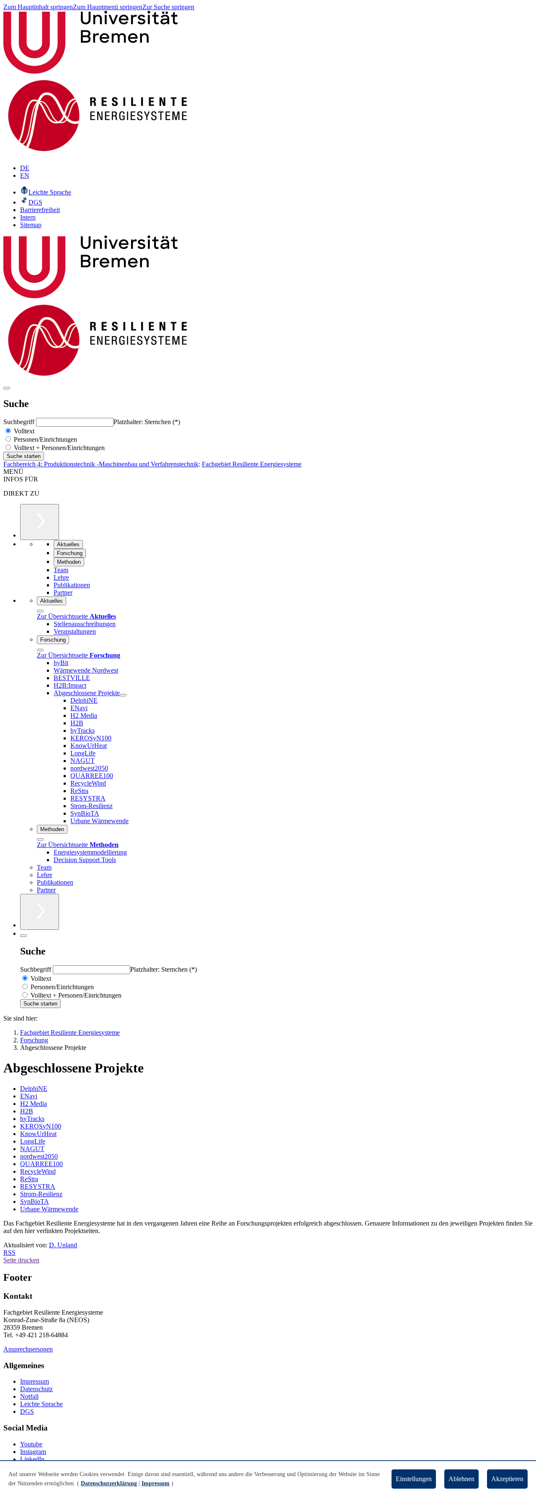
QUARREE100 (41, 1163)
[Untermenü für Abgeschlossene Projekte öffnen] (123, 695)
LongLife (32, 1141)
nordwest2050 (39, 1156)
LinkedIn (32, 1459)
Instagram (33, 1451)
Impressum (34, 1381)
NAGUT (32, 1148)
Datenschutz (36, 1388)
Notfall (29, 1396)
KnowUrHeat (38, 1133)
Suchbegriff (19, 421)
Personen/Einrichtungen (44, 439)
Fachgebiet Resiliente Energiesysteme (252, 464)
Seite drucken (21, 1260)
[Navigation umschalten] (6, 388)
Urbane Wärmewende (49, 1209)
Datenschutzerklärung (109, 1483)
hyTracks (32, 1118)
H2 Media (33, 1103)
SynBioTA (34, 1201)
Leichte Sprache (41, 1403)
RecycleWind (38, 1171)
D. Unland (63, 1245)
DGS (27, 1411)
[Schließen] (40, 611)
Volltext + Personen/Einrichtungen (58, 447)
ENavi (28, 1096)
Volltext (23, 431)
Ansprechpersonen (28, 1349)
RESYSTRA (37, 1186)
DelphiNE (33, 1088)
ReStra (29, 1178)
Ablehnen (461, 1478)
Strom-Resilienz (41, 1194)
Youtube (31, 1444)
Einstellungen (414, 1478)
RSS (9, 1252)
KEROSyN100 (40, 1126)
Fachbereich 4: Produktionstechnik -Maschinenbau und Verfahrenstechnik (100, 464)
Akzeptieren (507, 1478)
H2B (26, 1111)
